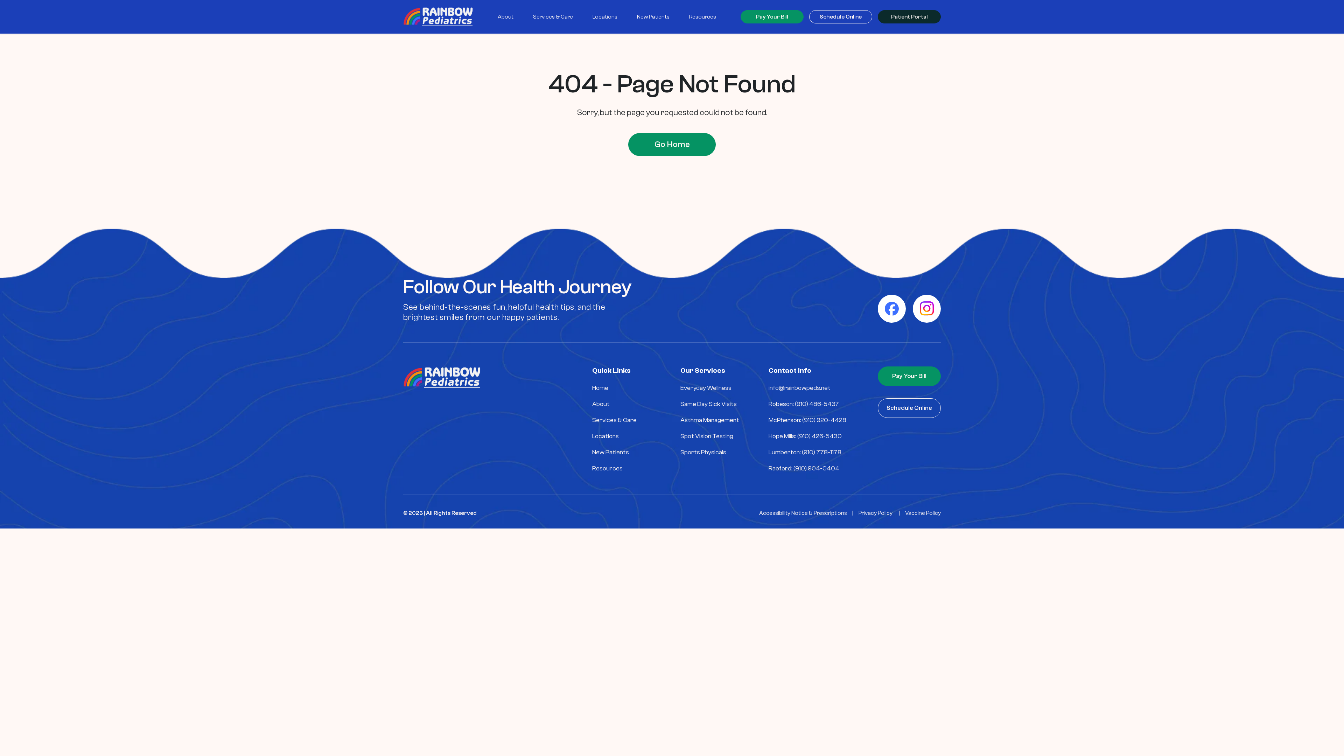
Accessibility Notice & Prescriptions (803, 513)
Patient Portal (909, 17)
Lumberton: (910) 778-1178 (805, 452)
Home (600, 388)
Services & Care (614, 420)
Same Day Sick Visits (708, 404)
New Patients (610, 452)
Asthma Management (709, 420)
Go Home (672, 144)
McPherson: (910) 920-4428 (807, 420)
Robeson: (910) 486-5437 (804, 404)
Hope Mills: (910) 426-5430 (805, 436)
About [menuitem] (505, 17)
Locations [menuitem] (605, 17)
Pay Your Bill (772, 17)
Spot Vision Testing (706, 436)
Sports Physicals (703, 452)
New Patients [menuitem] (653, 17)
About (601, 404)
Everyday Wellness (706, 388)
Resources (607, 468)
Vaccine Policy (923, 513)
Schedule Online (841, 17)
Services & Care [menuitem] (553, 17)
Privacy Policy (875, 513)
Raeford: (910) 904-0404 (804, 468)
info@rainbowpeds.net (800, 388)
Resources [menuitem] (702, 17)
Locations (605, 436)
